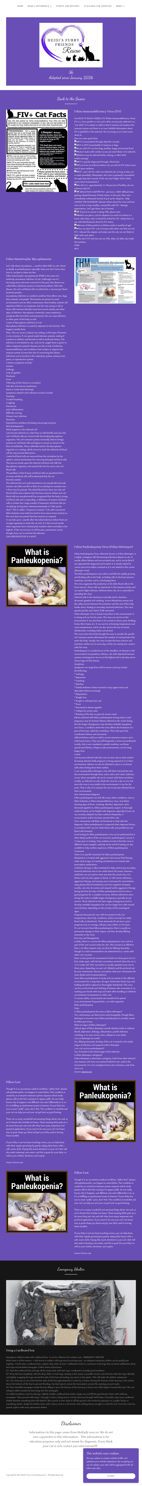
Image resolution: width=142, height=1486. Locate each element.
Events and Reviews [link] (68, 6)
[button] (40, 6)
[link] (71, 45)
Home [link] (20, 6)
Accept (111, 1476)
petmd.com (87, 1071)
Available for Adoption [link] (98, 6)
